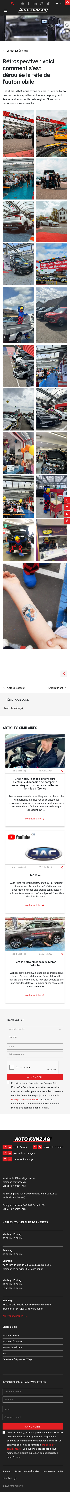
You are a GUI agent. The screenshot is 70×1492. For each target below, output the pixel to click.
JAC (5, 1353)
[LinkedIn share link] (48, 664)
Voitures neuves (11, 1335)
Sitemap (7, 1471)
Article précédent (16, 688)
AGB (60, 1471)
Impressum (49, 1471)
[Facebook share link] (42, 664)
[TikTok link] (48, 3)
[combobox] (35, 1029)
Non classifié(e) (13, 708)
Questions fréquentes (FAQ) (17, 1359)
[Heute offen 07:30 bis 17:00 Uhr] (67, 24)
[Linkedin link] (35, 3)
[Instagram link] (41, 3)
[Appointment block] (67, 521)
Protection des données (27, 1471)
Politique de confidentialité (25, 1099)
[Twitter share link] (55, 664)
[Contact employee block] (67, 514)
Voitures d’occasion (13, 1341)
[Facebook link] (29, 3)
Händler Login (10, 1478)
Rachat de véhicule (12, 1347)
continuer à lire (33, 818)
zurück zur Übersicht (16, 50)
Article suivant (55, 688)
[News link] (35, 751)
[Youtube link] (22, 3)
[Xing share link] (61, 664)
